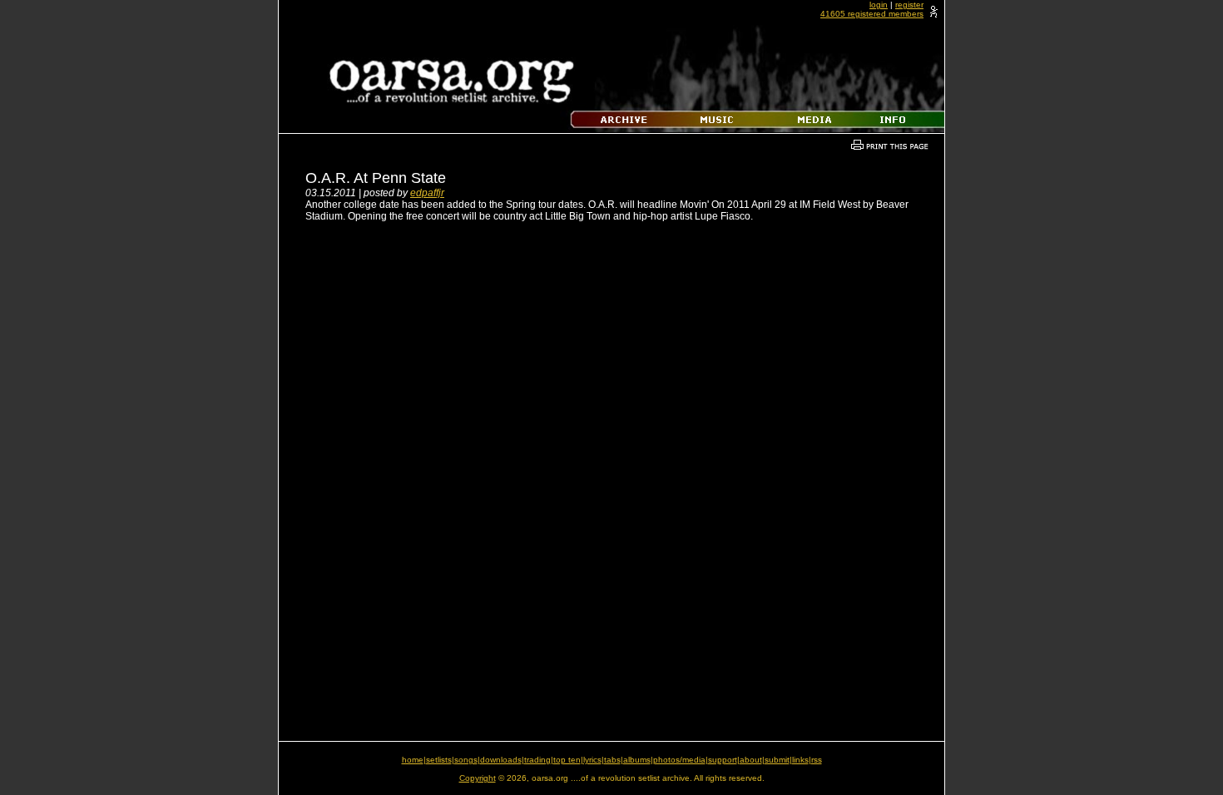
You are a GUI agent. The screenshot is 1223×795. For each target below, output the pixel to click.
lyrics (592, 759)
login (878, 4)
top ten (567, 759)
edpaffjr (427, 193)
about (751, 759)
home (412, 759)
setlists (439, 759)
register (909, 4)
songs (466, 759)
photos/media (679, 759)
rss (816, 759)
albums (637, 759)
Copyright (477, 778)
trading (537, 759)
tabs (612, 759)
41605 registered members (871, 13)
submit (777, 759)
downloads (501, 759)
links (800, 759)
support (722, 759)
